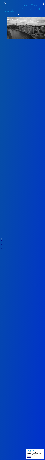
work (1, 242)
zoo (1, 249)
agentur (1, 239)
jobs (1, 240)
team (1, 247)
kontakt (1, 244)
